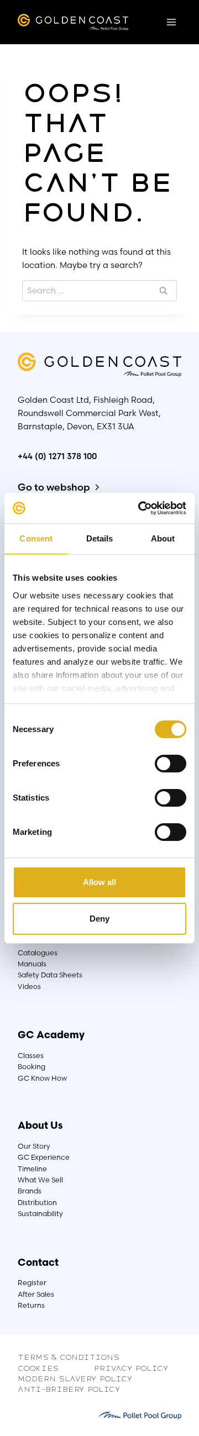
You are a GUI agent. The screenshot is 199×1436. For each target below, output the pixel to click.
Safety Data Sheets (50, 975)
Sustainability (40, 1213)
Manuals (32, 964)
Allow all (99, 882)
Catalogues (37, 953)
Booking (31, 1066)
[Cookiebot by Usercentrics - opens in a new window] (140, 508)
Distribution (37, 1202)
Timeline (32, 1169)
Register (32, 1283)
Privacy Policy (131, 1367)
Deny (99, 918)
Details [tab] (99, 538)
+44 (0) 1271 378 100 (57, 456)
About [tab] (163, 538)
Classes (31, 1055)
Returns (31, 1305)
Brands (29, 1191)
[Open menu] (171, 21)
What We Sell (40, 1180)
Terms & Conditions (68, 1356)
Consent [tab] (36, 538)
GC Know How (42, 1078)
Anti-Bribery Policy (69, 1388)
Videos (29, 986)
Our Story (34, 1146)
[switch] (170, 764)
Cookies (38, 1367)
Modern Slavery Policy (75, 1378)
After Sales (36, 1294)
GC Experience (44, 1157)
